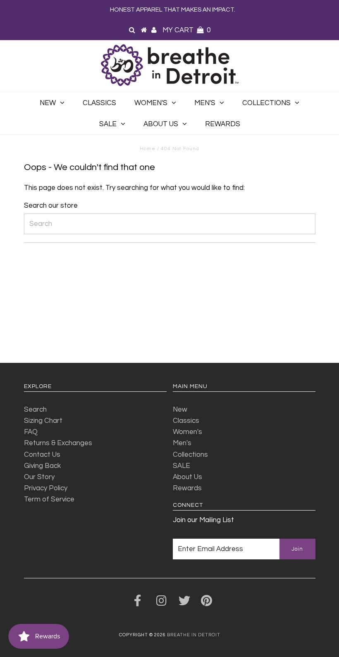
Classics (99, 103)
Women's (150, 103)
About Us (160, 124)
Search (35, 409)
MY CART (186, 30)
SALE (108, 124)
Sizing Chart (43, 420)
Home (147, 148)
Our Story (39, 477)
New (48, 103)
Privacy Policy (45, 488)
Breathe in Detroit (193, 635)
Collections (266, 103)
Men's (204, 103)
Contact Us (42, 454)
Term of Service (49, 499)
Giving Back (42, 466)
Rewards (222, 124)
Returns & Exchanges (58, 443)
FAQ (31, 432)
